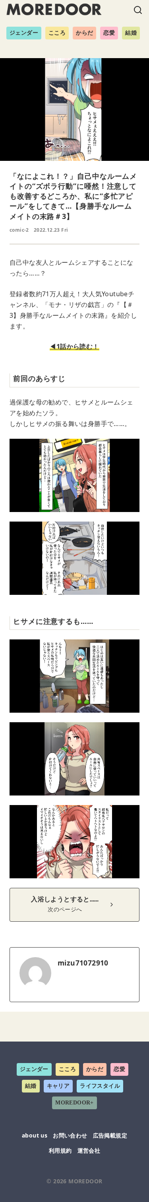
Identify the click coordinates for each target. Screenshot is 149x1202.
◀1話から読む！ (74, 346)
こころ (57, 33)
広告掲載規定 (110, 1135)
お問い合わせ (70, 1135)
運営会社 (89, 1150)
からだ (84, 33)
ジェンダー (24, 33)
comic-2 (19, 230)
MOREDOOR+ (74, 1103)
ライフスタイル (100, 1086)
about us (34, 1135)
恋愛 (109, 33)
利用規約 (60, 1150)
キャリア (58, 1086)
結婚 (131, 33)
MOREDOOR (85, 1181)
